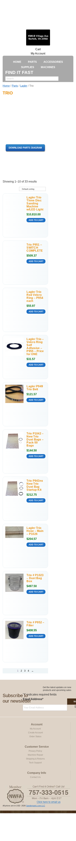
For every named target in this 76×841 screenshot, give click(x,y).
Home (6, 85)
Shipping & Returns (35, 759)
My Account (38, 53)
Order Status (35, 736)
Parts (15, 85)
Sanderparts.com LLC (35, 806)
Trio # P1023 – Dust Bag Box (35, 578)
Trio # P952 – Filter (35, 624)
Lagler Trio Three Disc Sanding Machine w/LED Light (35, 203)
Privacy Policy (35, 751)
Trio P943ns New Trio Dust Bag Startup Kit (35, 485)
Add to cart (36, 220)
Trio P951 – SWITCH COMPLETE (35, 247)
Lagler (23, 85)
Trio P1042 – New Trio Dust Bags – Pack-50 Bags (35, 439)
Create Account (35, 733)
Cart (38, 49)
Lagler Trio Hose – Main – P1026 (35, 530)
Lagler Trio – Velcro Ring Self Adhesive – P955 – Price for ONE (35, 347)
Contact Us (35, 777)
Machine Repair (35, 755)
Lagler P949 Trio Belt (35, 388)
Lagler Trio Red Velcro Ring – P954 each (35, 296)
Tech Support (35, 763)
